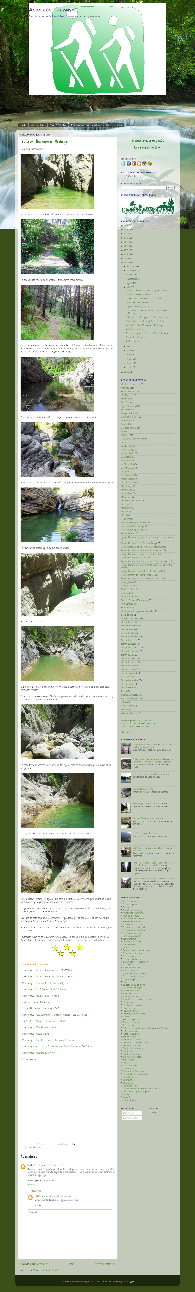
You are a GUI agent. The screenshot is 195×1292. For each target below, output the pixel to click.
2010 (126, 262)
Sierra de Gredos (129, 640)
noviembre (132, 270)
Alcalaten (125, 388)
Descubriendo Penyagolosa (135, 962)
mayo (129, 350)
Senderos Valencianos (133, 1054)
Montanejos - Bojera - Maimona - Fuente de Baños (48, 977)
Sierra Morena (128, 687)
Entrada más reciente (34, 1264)
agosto (130, 283)
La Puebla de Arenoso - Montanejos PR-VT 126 (45, 1021)
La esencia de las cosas (134, 985)
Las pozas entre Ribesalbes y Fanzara (151, 774)
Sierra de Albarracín (130, 636)
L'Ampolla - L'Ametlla (136, 337)
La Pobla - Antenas (135, 329)
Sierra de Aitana (128, 633)
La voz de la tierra (131, 990)
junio (129, 346)
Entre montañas (130, 970)
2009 (126, 372)
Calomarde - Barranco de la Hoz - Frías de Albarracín (152, 849)
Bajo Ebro (125, 402)
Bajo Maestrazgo (129, 406)
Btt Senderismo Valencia (134, 918)
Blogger (130, 1281)
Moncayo (125, 504)
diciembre (131, 266)
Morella (124, 515)
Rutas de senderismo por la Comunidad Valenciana (146, 1028)
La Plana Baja (127, 468)
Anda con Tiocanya (52, 9)
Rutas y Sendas (130, 1031)
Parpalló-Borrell (128, 533)
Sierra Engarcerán (129, 669)
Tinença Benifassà (129, 695)
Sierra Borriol (127, 622)
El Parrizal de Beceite (143, 789)
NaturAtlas (128, 1002)
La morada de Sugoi (132, 987)
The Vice (126, 1062)
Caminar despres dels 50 (134, 933)
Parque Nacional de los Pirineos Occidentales (142, 547)
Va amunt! (127, 1080)
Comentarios (130, 1118)
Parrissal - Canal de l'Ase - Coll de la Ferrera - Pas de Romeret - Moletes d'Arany (153, 864)
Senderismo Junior (131, 1045)
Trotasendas (128, 1068)
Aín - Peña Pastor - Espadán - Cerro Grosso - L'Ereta (147, 312)
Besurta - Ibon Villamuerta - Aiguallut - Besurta (148, 290)
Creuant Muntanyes (132, 959)
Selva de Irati (127, 615)
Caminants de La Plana (134, 930)
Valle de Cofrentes (129, 713)
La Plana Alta (127, 464)
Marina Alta (126, 490)
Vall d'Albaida (127, 709)
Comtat (124, 424)
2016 (126, 238)
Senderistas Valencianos (134, 1048)
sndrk (104, 1281)
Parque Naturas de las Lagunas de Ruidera (141, 578)
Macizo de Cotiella (129, 482)
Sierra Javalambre (129, 680)
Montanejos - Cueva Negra (35, 1034)
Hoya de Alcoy (127, 449)
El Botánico (128, 964)
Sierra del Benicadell (130, 658)
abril (129, 354)
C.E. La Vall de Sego (132, 941)
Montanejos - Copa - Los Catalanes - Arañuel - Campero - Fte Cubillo (57, 1046)
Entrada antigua (104, 1264)
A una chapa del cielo (132, 904)
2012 (126, 254)
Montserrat (126, 508)
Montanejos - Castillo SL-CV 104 (38, 1053)
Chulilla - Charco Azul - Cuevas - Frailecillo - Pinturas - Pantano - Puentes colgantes (153, 760)
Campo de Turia (128, 413)
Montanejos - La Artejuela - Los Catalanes (44, 989)
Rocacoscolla (128, 1025)
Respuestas (36, 1190)
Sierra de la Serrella (130, 647)
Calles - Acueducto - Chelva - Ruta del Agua (153, 878)
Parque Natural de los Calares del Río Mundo (142, 571)
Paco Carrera (129, 1008)
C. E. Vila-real (129, 944)
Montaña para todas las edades (137, 999)
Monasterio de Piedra (131, 500)
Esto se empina (130, 979)
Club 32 (126, 947)
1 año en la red (133, 341)
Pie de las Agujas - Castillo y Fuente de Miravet (148, 333)
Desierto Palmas (128, 428)
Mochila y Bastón (130, 996)
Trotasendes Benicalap (133, 1071)
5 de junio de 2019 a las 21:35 (50, 1165)
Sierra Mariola (127, 684)
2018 (126, 229)
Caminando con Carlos (133, 924)
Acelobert (127, 907)
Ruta (23, 1059)
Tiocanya (39, 1196)
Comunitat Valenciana (133, 953)
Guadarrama (127, 446)
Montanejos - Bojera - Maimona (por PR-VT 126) (47, 970)
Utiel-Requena (127, 705)
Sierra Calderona (129, 625)
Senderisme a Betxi (132, 1039)
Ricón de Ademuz (129, 607)
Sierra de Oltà (127, 655)
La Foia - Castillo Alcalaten (138, 294)
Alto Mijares (35, 1147)
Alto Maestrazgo (128, 391)
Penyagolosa (127, 582)
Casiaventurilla (129, 939)
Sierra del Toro (128, 665)
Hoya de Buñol (127, 453)
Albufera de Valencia (130, 384)
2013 (126, 250)
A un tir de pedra (131, 901)
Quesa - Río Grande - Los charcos (148, 818)
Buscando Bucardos (132, 921)
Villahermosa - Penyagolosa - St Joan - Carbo (147, 317)
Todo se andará (130, 1065)
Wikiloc (126, 1094)
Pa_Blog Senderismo (132, 1005)
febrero (130, 363)
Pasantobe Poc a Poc (132, 1011)
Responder (32, 1184)
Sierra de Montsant (130, 651)
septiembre (132, 279)
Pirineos (124, 593)
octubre (130, 274)
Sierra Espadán (128, 673)
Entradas (129, 1113)
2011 (126, 258)
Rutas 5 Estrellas (58, 125)
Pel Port (126, 1016)
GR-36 (124, 442)
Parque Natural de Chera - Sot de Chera (140, 554)
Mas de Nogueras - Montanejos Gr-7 (40, 1008)
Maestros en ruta (131, 993)
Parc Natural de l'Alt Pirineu (134, 522)
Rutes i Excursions (131, 1034)
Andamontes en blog (132, 910)
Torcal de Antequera (130, 698)
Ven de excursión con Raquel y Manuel (141, 1088)
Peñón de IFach (128, 589)
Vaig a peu (128, 1083)
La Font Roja (127, 460)
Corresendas (128, 956)
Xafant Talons (129, 1100)
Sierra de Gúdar (128, 644)
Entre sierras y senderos (134, 973)
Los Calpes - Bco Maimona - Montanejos (44, 142)
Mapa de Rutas (38, 125)
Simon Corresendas (132, 1057)
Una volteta (128, 1077)
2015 (126, 242)
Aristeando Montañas (133, 913)
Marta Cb (31, 1165)
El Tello (124, 431)
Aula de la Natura (131, 916)
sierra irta (125, 676)
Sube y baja (128, 1059)
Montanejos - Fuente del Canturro (39, 1027)
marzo (130, 359)
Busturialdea (127, 409)
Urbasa (124, 702)
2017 (126, 233)
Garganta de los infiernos (133, 438)
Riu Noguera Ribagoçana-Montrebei (137, 611)
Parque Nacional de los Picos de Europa (139, 543)
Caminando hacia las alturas (136, 927)
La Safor (125, 471)
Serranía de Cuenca (130, 618)
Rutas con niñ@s (114, 125)
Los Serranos (127, 475)
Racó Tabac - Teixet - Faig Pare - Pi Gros (145, 321)
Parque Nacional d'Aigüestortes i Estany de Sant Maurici (147, 537)
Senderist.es (128, 1051)
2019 (126, 225)
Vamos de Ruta (130, 1085)
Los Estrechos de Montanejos (37, 1002)
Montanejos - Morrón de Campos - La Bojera (45, 983)
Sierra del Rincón (129, 662)
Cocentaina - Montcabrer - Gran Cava (143, 298)
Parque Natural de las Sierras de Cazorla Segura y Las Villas (147, 566)
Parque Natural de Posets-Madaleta (137, 575)
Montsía (124, 511)
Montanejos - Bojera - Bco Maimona (40, 996)
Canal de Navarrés (129, 417)
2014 (126, 246)
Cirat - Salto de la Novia (137, 302)
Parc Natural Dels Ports (132, 530)
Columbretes (127, 420)
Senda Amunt (129, 1036)
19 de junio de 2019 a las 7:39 (57, 1196)
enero (130, 367)
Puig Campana (128, 604)
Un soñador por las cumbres (136, 1074)
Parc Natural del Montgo (132, 526)
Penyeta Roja (127, 585)
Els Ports (125, 435)
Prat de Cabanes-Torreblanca (134, 600)
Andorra (125, 398)
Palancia (125, 519)
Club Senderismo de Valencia (136, 950)
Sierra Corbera (128, 629)
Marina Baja (126, 493)
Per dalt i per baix (131, 1019)
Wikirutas (127, 1097)
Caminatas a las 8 (131, 936)
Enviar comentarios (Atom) (45, 1270)
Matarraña (126, 497)
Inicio (23, 125)
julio (129, 287)
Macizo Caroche (128, 478)
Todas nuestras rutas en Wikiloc (86, 125)
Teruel (124, 691)
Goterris (126, 982)
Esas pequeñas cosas (133, 976)
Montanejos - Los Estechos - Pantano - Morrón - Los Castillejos (55, 1015)
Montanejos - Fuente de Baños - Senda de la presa (48, 1040)
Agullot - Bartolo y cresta (137, 306)
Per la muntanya (131, 1022)
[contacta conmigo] (153, 1112)
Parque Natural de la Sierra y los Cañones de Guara (145, 561)
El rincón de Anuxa (131, 967)
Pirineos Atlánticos (129, 596)
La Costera (126, 457)
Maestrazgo (126, 486)
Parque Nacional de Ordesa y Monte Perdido (141, 550)
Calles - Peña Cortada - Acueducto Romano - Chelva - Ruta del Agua (154, 746)
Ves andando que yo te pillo (136, 1091)
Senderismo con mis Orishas (136, 1042)
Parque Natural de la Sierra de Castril (138, 557)
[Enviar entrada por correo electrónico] (73, 1144)
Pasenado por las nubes (134, 1013)
